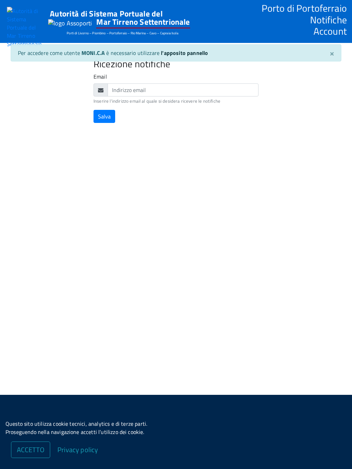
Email (100, 76)
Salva (104, 116)
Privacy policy (77, 449)
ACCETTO (30, 449)
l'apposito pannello (184, 53)
